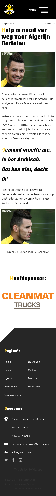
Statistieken (34, 386)
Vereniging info (12, 394)
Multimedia (34, 369)
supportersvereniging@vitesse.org (30, 443)
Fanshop (32, 378)
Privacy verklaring (21, 452)
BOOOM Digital (32, 488)
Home (7, 361)
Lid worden (34, 361)
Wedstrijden (10, 386)
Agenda (8, 378)
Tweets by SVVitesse (28, 469)
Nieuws (8, 369)
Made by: (19, 488)
